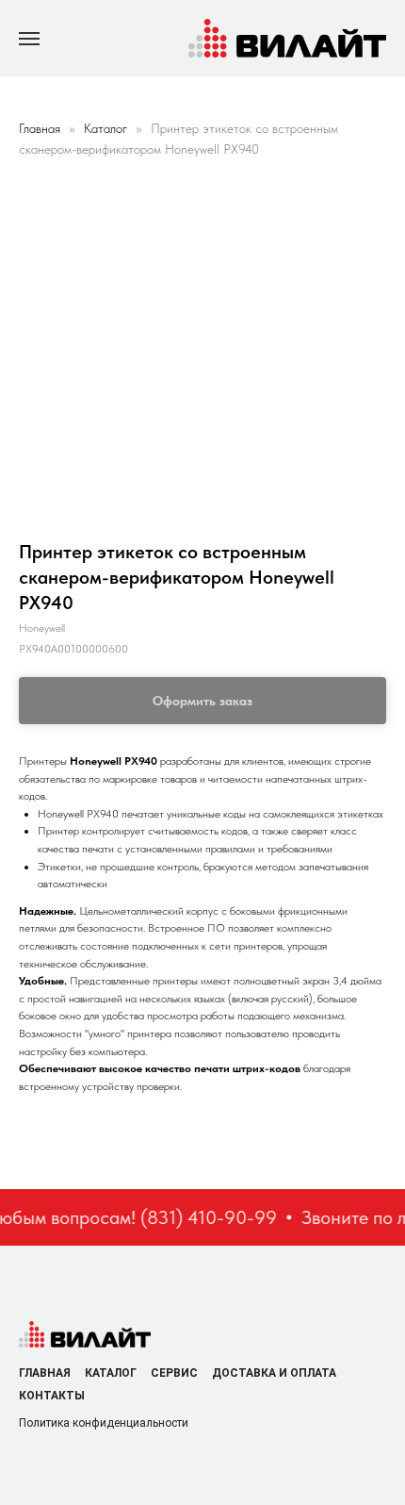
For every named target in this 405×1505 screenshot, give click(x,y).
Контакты (52, 1395)
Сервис (174, 1373)
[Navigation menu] (29, 38)
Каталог (107, 128)
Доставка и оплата (274, 1373)
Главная (39, 128)
